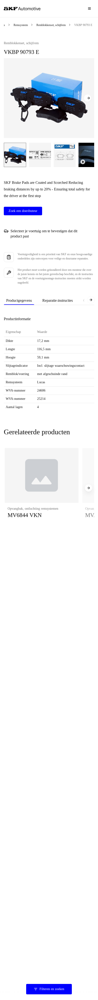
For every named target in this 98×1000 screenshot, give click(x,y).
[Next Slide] (87, 98)
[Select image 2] (40, 155)
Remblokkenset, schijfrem (51, 25)
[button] (41, 488)
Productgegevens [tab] (19, 300)
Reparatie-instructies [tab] (57, 300)
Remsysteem (21, 25)
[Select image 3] (65, 155)
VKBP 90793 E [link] (83, 25)
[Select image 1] (15, 155)
